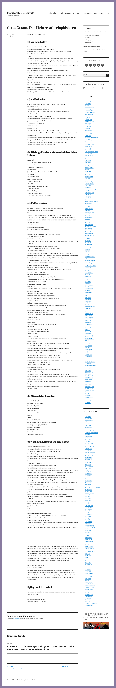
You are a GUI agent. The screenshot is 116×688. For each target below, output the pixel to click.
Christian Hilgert (89, 443)
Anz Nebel (87, 128)
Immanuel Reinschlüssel (91, 237)
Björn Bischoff (88, 141)
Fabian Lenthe (88, 198)
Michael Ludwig (89, 324)
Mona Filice (88, 555)
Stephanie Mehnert (89, 386)
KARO (86, 258)
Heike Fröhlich (88, 230)
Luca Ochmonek (89, 534)
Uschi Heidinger (89, 394)
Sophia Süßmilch (89, 379)
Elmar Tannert (88, 187)
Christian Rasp (88, 448)
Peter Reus (87, 347)
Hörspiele (15, 35)
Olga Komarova (88, 564)
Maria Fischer (88, 308)
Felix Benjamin (88, 203)
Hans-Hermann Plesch (90, 226)
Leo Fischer (87, 280)
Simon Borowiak (89, 376)
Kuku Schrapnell (89, 273)
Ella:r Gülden (88, 185)
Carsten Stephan (89, 148)
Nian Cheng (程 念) (89, 338)
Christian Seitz (88, 450)
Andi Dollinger (88, 415)
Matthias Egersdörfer (90, 548)
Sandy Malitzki (88, 577)
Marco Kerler (88, 301)
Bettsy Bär (87, 139)
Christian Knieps (89, 155)
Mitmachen (88, 13)
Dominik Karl (88, 465)
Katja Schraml (88, 264)
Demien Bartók (88, 173)
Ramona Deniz (88, 354)
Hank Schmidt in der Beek (91, 221)
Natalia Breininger (89, 335)
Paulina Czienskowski (90, 342)
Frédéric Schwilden (89, 212)
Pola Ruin (87, 353)
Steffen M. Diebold (89, 385)
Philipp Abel (88, 571)
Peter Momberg (88, 346)
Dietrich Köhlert (89, 463)
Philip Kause (88, 570)
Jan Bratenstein (88, 244)
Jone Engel (87, 249)
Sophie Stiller (88, 381)
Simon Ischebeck (89, 378)
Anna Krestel (88, 425)
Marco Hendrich (89, 541)
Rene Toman (88, 575)
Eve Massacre (88, 196)
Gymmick (87, 219)
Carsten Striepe (88, 150)
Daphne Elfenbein (89, 168)
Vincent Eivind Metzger (90, 399)
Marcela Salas (88, 299)
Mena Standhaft (89, 550)
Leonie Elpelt (88, 281)
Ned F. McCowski (89, 337)
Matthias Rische (89, 319)
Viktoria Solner (88, 602)
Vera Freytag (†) (88, 395)
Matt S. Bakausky (89, 317)
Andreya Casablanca (90, 112)
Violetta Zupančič (89, 605)
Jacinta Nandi (88, 240)
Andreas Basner (88, 418)
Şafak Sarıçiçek (88, 367)
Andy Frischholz (89, 114)
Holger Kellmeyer (89, 233)
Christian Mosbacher (90, 445)
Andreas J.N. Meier (89, 107)
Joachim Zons (88, 495)
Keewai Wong (88, 520)
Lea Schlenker (88, 274)
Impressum (10, 666)
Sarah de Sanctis (89, 369)
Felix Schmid (88, 205)
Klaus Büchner (88, 267)
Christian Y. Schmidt (90, 157)
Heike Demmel (88, 489)
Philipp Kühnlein (89, 573)
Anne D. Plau (88, 125)
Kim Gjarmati (88, 521)
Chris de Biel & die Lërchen (91, 151)
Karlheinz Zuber (89, 505)
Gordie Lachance (89, 486)
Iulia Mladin (88, 239)
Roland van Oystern (90, 362)
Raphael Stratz (88, 356)
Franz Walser (88, 207)
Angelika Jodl (88, 118)
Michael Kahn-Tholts (90, 552)
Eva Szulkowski (88, 194)
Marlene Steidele (89, 313)
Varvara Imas (88, 598)
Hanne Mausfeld (89, 224)
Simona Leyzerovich (90, 586)
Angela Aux (87, 116)
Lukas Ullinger (88, 292)
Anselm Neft (88, 127)
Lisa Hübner (88, 530)
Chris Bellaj (87, 441)
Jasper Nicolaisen (89, 248)
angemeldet (16, 619)
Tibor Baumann (88, 392)
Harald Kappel (88, 228)
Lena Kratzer (88, 276)
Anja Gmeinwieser (89, 121)
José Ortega (87, 497)
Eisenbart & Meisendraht (20, 12)
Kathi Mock (88, 513)
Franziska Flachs (89, 208)
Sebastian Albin (88, 580)
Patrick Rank (88, 566)
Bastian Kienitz (88, 132)
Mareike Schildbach (89, 303)
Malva (86, 296)
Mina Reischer (88, 328)
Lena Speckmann (89, 278)
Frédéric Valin (88, 214)
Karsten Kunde (88, 509)
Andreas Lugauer (89, 109)
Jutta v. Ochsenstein (90, 257)
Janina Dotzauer (89, 246)
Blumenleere (88, 143)
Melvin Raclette (89, 321)
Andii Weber (88, 103)
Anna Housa (88, 123)
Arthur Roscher (88, 427)
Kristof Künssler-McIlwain (91, 269)
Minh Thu (87, 554)
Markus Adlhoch (89, 546)
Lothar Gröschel (89, 289)
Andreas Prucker (89, 111)
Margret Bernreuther (90, 306)
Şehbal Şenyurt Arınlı (90, 372)
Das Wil (87, 169)
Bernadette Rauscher (90, 431)
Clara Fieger (88, 160)
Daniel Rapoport (89, 166)
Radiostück (10, 36)
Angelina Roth (88, 119)
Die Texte (76, 13)
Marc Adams (88, 297)
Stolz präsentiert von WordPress (29, 680)
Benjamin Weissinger (90, 134)
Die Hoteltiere (88, 175)
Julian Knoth (88, 253)
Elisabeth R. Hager (89, 182)
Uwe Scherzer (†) (89, 594)
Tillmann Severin (89, 589)
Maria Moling (88, 310)
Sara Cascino (88, 578)
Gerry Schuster (88, 217)
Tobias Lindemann (89, 593)
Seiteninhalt (53, 13)
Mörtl (86, 557)
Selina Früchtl (88, 582)
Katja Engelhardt (89, 262)
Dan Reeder (87, 164)
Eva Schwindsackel (89, 192)
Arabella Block (88, 130)
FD (85, 200)
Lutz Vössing (88, 294)
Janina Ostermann (89, 493)
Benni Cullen (88, 135)
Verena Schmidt (89, 397)
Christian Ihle (88, 153)
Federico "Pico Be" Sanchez (91, 201)
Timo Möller (88, 591)
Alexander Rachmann (90, 102)
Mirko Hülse (88, 331)
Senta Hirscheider (89, 584)
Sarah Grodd (88, 370)
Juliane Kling (88, 255)
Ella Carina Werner (89, 184)
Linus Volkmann (89, 285)
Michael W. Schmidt (90, 326)
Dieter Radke (88, 461)
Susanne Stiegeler (89, 388)
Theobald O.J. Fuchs (89, 390)
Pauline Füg (88, 344)
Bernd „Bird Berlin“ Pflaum (91, 137)
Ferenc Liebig (88, 484)
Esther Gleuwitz (89, 191)
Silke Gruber (88, 374)
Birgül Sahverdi (88, 436)
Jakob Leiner (88, 242)
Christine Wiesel (89, 159)
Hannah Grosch (89, 223)
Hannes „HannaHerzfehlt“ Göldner (93, 488)
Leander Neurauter (89, 525)
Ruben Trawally (88, 363)
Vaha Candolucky (89, 596)
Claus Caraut (88, 162)
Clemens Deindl (89, 454)
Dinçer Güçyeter (89, 176)
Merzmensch (88, 322)
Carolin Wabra (88, 146)
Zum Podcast (98, 13)
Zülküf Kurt (88, 402)
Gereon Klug (88, 216)
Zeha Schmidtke (89, 401)
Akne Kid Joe (88, 100)
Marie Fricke (88, 545)
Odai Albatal (88, 562)
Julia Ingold (87, 502)
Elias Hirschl (88, 180)
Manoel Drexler (88, 539)
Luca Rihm (87, 290)
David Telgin (88, 171)
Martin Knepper (89, 315)
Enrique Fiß (88, 470)
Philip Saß (87, 351)
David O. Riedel (88, 457)
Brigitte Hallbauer (89, 144)
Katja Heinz (88, 516)
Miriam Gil (87, 329)
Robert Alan (88, 360)
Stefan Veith (88, 383)
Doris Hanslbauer (89, 466)
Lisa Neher (87, 287)
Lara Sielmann (88, 523)
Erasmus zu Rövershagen (91, 189)
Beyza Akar (87, 434)
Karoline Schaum (89, 507)
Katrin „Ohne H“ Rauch (90, 265)
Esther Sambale (88, 472)
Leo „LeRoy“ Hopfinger (90, 527)
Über (107, 13)
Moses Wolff (88, 333)
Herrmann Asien (89, 232)
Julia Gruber (88, 498)
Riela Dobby (88, 358)
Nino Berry (87, 340)
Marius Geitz (88, 312)
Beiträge (9, 35)
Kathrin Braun (88, 514)
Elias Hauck (88, 178)
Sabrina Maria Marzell (90, 365)
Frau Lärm (87, 210)
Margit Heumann (89, 305)
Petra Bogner (88, 568)
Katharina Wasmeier (90, 260)
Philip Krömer (88, 349)
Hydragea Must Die (89, 235)
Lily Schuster (88, 283)
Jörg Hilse (87, 251)
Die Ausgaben (66, 13)
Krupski (87, 271)
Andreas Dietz (88, 105)
